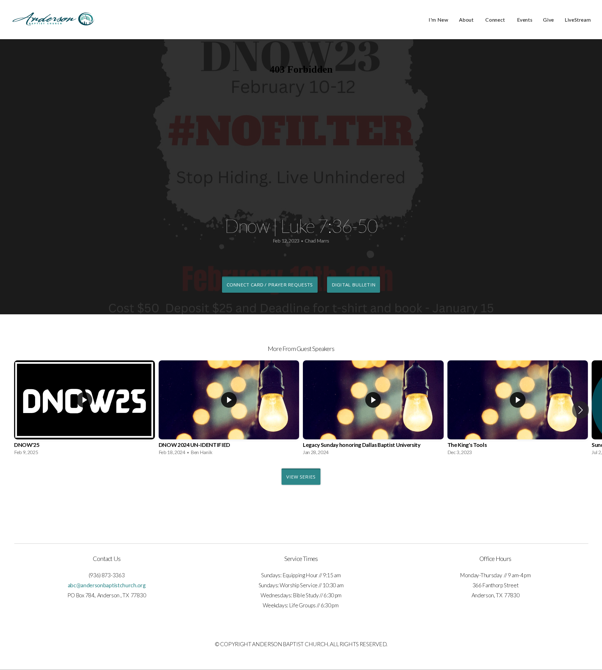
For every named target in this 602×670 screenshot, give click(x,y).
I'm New (438, 20)
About (467, 20)
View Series (300, 477)
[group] (84, 409)
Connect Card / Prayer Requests (270, 284)
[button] (580, 410)
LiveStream (578, 20)
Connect (495, 20)
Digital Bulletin (354, 284)
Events (525, 20)
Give (548, 20)
